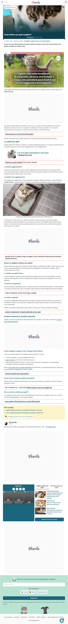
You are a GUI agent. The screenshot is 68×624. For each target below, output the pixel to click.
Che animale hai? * (34, 588)
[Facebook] (13, 489)
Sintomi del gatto (50, 500)
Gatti (11, 41)
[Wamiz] (37, 2)
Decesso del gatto (50, 508)
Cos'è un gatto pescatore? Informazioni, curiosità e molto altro (24, 413)
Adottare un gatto (18, 41)
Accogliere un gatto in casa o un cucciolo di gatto (37, 41)
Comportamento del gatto (52, 491)
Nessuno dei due (42, 592)
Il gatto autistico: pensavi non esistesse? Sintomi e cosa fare (24, 410)
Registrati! (34, 598)
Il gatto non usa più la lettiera (13, 162)
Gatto (33, 592)
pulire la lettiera (10, 360)
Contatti (24, 617)
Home (7, 41)
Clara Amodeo (30, 37)
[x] (17, 489)
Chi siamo (8, 617)
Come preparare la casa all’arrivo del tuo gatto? (19, 134)
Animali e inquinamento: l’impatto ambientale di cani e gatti (23, 312)
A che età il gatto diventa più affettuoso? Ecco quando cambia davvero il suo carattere (54, 495)
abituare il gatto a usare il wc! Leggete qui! (39, 387)
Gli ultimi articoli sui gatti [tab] (56, 486)
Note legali (41, 617)
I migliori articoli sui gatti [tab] (42, 486)
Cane (25, 592)
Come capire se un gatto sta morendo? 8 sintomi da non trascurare (54, 511)
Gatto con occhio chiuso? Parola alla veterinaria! (53, 503)
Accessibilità (34, 620)
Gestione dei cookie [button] (55, 617)
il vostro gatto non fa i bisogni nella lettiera (20, 367)
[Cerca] (6, 2)
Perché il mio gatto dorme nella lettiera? (17, 373)
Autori (16, 617)
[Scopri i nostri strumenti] (62, 620)
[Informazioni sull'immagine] (63, 7)
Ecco (28, 293)
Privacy (32, 617)
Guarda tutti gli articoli (49, 519)
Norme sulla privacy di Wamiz (39, 602)
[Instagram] (20, 489)
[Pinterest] (23, 489)
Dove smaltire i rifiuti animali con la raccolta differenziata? (22, 401)
